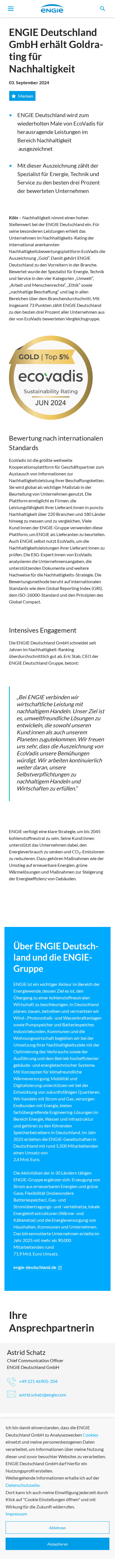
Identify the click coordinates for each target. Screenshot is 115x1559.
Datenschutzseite (22, 1485)
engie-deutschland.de (37, 1267)
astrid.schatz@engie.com (42, 1394)
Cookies (90, 1434)
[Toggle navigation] (11, 9)
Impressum (16, 1513)
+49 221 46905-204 (38, 1381)
